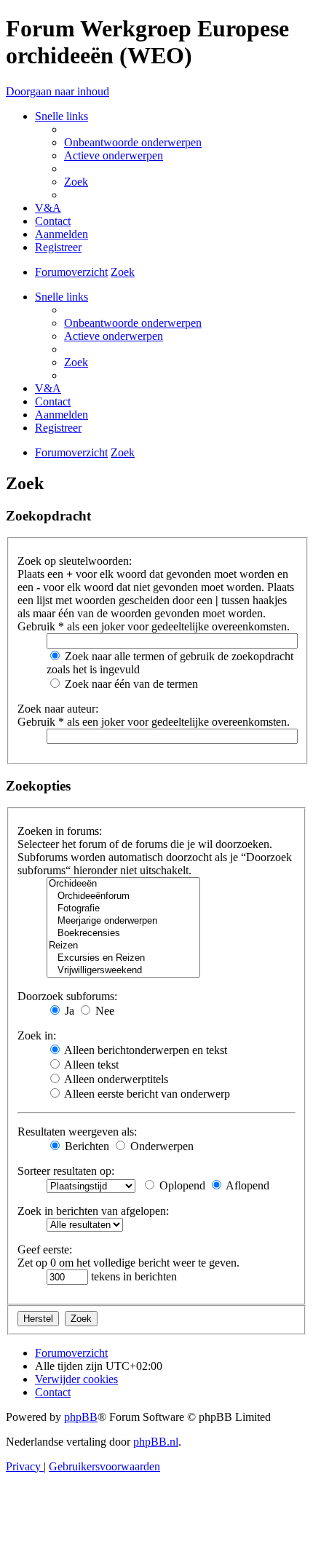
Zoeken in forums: (59, 831)
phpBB (81, 1417)
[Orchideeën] (123, 884)
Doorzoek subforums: (67, 996)
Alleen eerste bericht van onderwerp (146, 1094)
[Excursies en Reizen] (123, 958)
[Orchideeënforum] (123, 896)
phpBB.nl (155, 1441)
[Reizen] (123, 946)
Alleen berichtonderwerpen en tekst (144, 1050)
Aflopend (246, 1185)
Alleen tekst (90, 1064)
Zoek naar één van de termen (130, 684)
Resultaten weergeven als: (77, 1131)
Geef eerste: (44, 1249)
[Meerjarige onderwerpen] (123, 921)
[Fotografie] (123, 909)
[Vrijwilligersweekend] (123, 970)
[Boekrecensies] (123, 933)
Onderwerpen (160, 1146)
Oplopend (180, 1185)
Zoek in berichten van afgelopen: (93, 1211)
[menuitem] (133, 142)
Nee (103, 1011)
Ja (68, 1011)
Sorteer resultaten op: (65, 1171)
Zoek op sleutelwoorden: (74, 561)
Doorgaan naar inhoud (57, 91)
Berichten (85, 1146)
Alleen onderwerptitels (115, 1079)
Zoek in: (36, 1035)
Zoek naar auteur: (57, 708)
